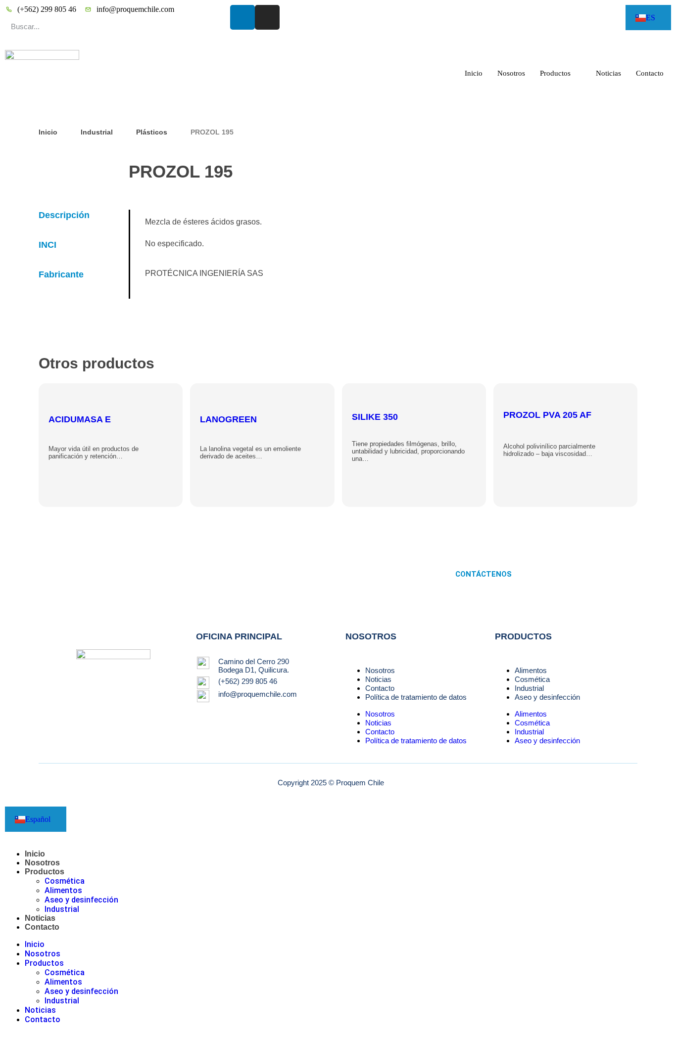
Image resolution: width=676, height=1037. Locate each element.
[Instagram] (267, 17)
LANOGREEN (228, 419)
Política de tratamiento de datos (416, 697)
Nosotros (511, 73)
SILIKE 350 (375, 417)
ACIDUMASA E (79, 419)
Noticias (608, 73)
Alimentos (531, 670)
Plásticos (151, 132)
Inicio (474, 73)
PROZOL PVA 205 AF (547, 415)
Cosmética (532, 679)
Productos (555, 73)
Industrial (97, 132)
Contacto (650, 73)
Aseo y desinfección (547, 697)
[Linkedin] (242, 17)
